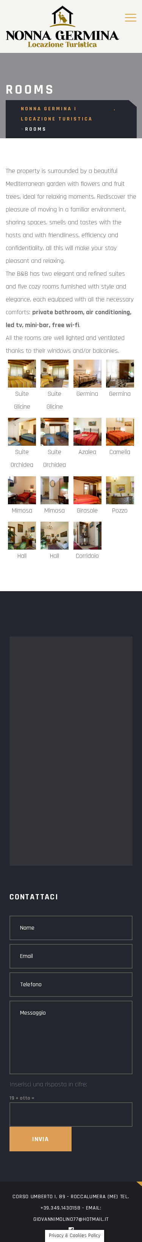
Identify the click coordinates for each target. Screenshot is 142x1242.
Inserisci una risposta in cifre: (48, 1084)
